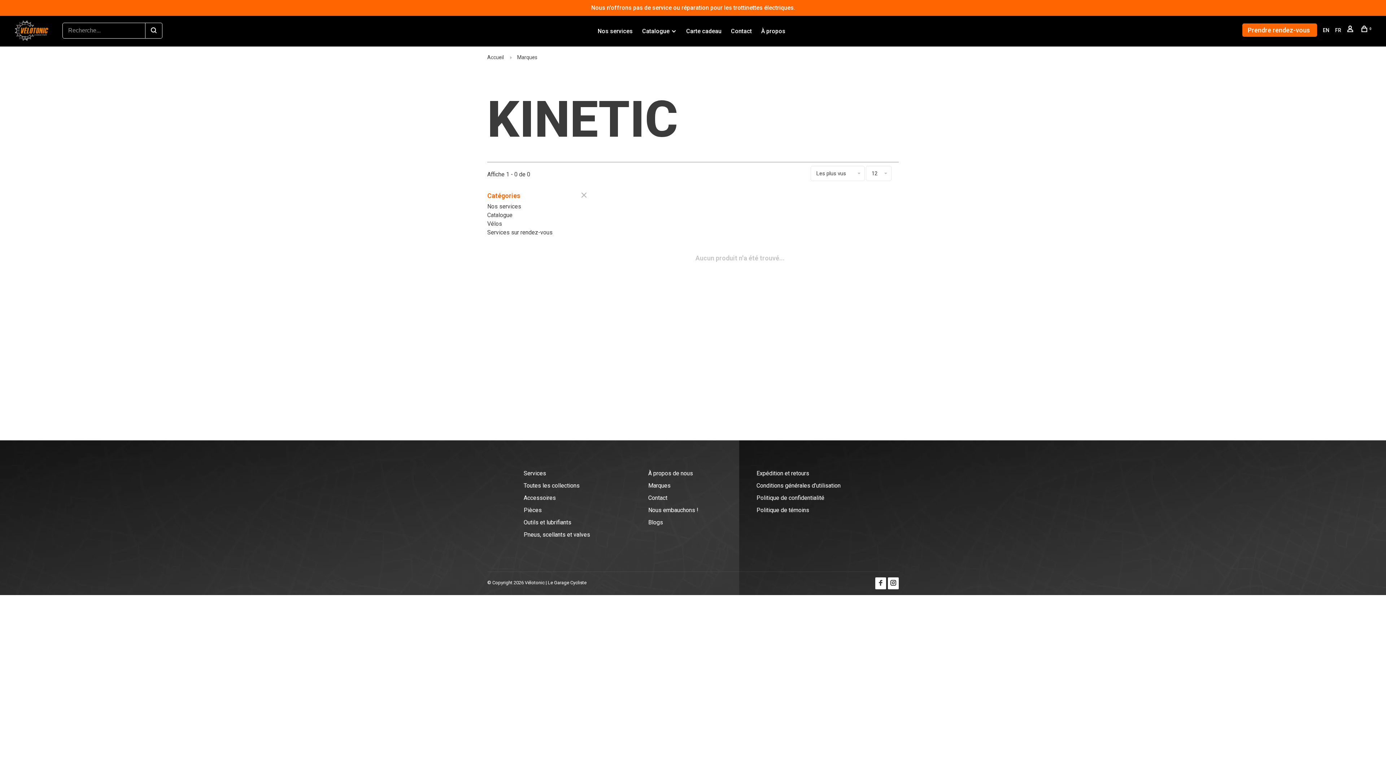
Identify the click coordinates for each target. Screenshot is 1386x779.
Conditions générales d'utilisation (799, 485)
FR (1338, 30)
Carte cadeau (704, 31)
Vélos (494, 223)
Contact (741, 31)
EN (1326, 30)
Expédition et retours (783, 473)
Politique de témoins (783, 510)
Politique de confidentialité (790, 497)
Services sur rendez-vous (520, 232)
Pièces (533, 510)
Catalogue (656, 31)
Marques (527, 57)
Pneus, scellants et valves (557, 534)
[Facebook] (880, 583)
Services (535, 473)
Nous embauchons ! (673, 510)
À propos (773, 31)
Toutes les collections (552, 485)
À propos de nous (670, 473)
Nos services (615, 31)
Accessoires (540, 497)
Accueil (495, 57)
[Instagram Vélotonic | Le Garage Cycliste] (893, 583)
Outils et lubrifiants (547, 522)
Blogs (655, 522)
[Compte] (1351, 30)
